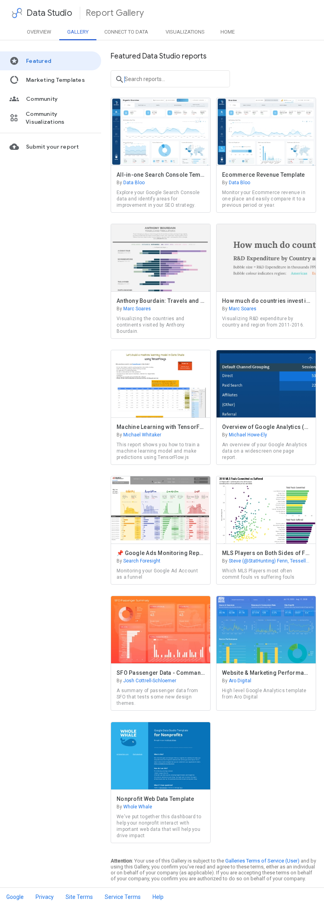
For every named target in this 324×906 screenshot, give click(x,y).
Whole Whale (134, 807)
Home (227, 32)
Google (15, 897)
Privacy (45, 897)
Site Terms (79, 897)
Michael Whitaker (139, 435)
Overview (39, 32)
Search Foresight (138, 561)
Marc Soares (134, 308)
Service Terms (123, 897)
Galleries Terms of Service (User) (262, 861)
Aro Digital (236, 680)
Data (126, 32)
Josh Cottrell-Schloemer (146, 680)
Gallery (78, 32)
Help (158, 897)
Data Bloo (131, 182)
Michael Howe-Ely (244, 435)
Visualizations (185, 32)
